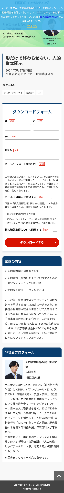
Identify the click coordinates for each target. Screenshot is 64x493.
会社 (7, 136)
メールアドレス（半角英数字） (21, 163)
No (34, 26)
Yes (29, 26)
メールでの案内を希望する (20, 197)
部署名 (8, 150)
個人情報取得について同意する (23, 230)
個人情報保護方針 (49, 16)
